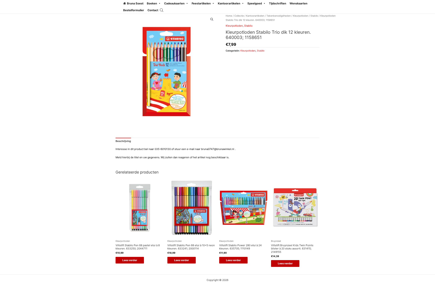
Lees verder (129, 260)
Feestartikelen (201, 3)
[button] (212, 19)
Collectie (239, 15)
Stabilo (314, 15)
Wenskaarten (298, 3)
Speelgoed (254, 3)
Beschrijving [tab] (123, 141)
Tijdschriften (277, 3)
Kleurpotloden (300, 15)
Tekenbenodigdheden (278, 15)
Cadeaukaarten (174, 3)
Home (229, 15)
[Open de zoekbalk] (161, 10)
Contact (152, 10)
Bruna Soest (135, 3)
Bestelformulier (133, 10)
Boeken (152, 3)
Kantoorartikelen (229, 3)
